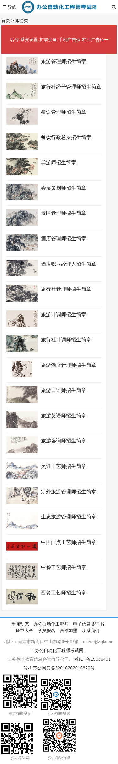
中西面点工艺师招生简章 (68, 542)
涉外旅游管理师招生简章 (68, 491)
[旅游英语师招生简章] (22, 426)
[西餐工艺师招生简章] (22, 603)
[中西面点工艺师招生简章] (22, 552)
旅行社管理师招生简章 (66, 289)
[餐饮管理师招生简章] (22, 123)
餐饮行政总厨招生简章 (66, 137)
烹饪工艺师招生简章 (63, 466)
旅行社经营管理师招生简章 (71, 86)
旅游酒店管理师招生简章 (68, 365)
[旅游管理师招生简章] (22, 72)
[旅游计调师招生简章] (22, 325)
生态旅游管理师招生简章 (68, 516)
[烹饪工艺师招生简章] (22, 477)
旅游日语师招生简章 (63, 390)
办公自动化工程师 (51, 623)
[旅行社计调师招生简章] (22, 350)
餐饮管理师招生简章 (63, 112)
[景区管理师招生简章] (22, 224)
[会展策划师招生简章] (22, 198)
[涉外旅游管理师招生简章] (22, 502)
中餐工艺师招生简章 (63, 567)
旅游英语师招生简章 (63, 415)
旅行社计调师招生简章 (66, 339)
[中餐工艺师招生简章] (22, 578)
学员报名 (46, 630)
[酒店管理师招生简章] (22, 249)
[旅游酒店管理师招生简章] (22, 375)
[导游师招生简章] (22, 173)
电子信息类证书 (88, 623)
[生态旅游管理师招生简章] (22, 527)
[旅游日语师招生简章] (22, 401)
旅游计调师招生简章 (63, 314)
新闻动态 (20, 623)
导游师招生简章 (58, 162)
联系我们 (90, 630)
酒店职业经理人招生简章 (68, 264)
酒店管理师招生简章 (63, 238)
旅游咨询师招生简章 (63, 440)
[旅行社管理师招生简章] (22, 300)
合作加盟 (68, 630)
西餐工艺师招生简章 (63, 592)
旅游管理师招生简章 (63, 61)
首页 (5, 20)
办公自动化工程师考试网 (59, 650)
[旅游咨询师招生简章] (22, 451)
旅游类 (21, 20)
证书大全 (24, 630)
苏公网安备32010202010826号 (64, 667)
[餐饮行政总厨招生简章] (22, 148)
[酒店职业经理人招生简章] (22, 274)
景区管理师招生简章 (63, 213)
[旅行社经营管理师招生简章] (22, 97)
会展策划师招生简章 (63, 188)
